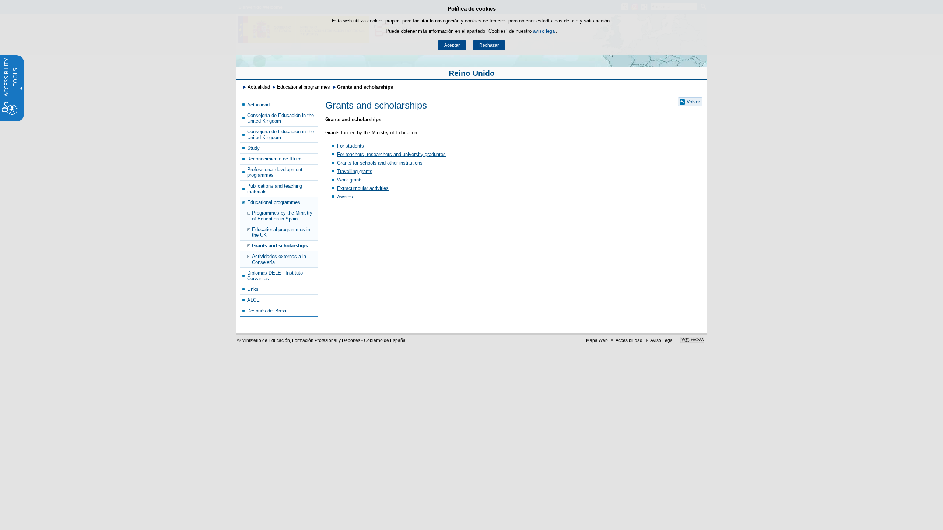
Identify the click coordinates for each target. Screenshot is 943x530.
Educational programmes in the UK (281, 232)
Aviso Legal (662, 340)
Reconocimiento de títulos (275, 159)
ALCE (253, 300)
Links (253, 289)
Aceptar (452, 45)
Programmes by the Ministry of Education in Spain (282, 215)
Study (253, 148)
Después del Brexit (267, 311)
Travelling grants (354, 171)
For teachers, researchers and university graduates (391, 154)
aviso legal (544, 31)
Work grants (350, 180)
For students (350, 146)
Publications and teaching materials (274, 188)
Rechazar (489, 45)
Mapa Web (597, 340)
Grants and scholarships (280, 245)
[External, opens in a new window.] (692, 340)
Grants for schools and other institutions (380, 163)
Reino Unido (472, 73)
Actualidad (259, 87)
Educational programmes (303, 87)
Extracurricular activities (363, 188)
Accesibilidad (629, 340)
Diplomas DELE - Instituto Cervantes (275, 275)
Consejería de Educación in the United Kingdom (280, 118)
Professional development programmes (274, 172)
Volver (693, 102)
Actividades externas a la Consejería (279, 259)
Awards (345, 196)
